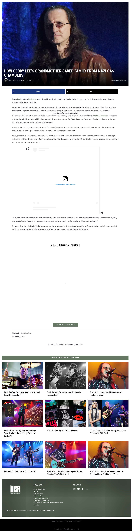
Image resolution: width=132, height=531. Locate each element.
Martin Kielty (12, 80)
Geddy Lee (32, 99)
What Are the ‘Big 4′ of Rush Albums (62, 430)
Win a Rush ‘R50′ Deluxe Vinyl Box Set (20, 471)
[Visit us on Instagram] (75, 489)
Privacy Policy (38, 496)
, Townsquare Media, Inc (34, 510)
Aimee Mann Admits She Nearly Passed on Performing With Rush (108, 432)
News (22, 336)
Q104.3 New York (100, 116)
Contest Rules (38, 493)
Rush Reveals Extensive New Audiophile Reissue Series (64, 393)
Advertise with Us (39, 489)
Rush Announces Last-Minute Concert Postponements (106, 393)
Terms (36, 491)
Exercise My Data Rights (41, 500)
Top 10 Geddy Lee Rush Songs (65, 325)
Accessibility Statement (41, 498)
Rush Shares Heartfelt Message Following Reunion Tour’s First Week (64, 472)
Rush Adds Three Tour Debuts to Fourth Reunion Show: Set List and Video (107, 472)
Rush (19, 99)
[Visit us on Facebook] (83, 489)
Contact (36, 505)
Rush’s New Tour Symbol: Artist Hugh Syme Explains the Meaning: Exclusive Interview (20, 433)
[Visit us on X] (87, 489)
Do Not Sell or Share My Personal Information (48, 503)
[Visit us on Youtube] (79, 489)
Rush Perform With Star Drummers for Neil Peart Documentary (22, 393)
